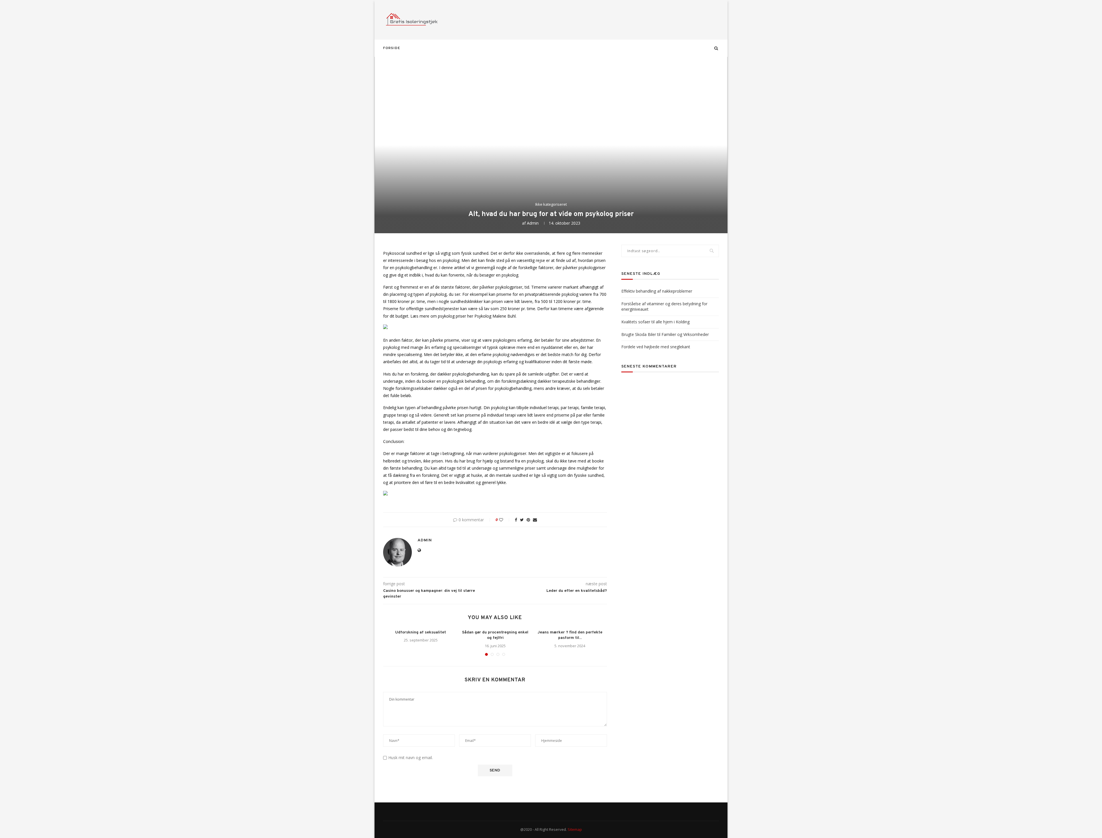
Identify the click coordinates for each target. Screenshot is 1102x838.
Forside (391, 48)
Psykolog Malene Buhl (495, 316)
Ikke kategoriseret (551, 204)
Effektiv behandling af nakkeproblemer (656, 291)
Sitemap (575, 829)
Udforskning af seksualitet (420, 632)
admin (533, 223)
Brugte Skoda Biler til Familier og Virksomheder (665, 334)
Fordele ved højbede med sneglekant (655, 346)
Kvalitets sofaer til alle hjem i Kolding (655, 321)
